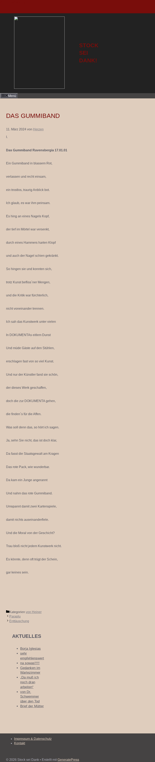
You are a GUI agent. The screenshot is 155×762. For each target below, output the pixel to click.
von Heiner (34, 612)
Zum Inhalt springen (14, 2)
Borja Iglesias (30, 649)
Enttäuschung (19, 621)
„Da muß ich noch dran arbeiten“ (29, 682)
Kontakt (19, 743)
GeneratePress (68, 759)
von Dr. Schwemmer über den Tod (30, 696)
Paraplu (15, 616)
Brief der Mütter (32, 706)
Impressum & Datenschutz (33, 738)
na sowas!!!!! (30, 663)
